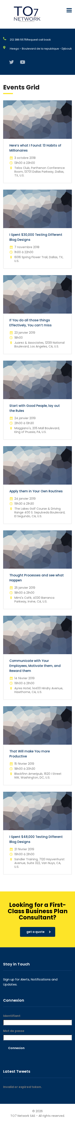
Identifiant (11, 1016)
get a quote (35, 932)
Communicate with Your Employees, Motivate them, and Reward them (35, 666)
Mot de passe (13, 1031)
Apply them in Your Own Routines (36, 491)
